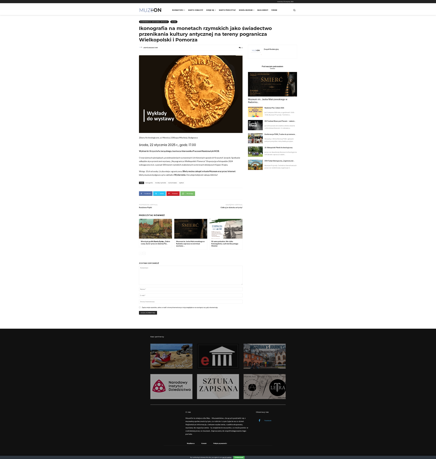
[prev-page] (140, 253)
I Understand (239, 457)
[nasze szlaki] (171, 356)
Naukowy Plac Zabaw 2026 (274, 108)
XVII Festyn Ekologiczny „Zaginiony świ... (280, 161)
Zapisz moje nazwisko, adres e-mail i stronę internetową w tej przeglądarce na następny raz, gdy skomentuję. (180, 307)
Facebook (267, 420)
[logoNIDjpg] (171, 386)
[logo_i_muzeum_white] (218, 356)
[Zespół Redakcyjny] (141, 47)
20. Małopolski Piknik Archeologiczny (278, 147)
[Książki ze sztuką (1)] (265, 386)
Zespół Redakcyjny (150, 47)
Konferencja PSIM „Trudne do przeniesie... (280, 134)
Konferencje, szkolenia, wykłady (154, 22)
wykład (181, 183)
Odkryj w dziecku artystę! (231, 207)
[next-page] (144, 253)
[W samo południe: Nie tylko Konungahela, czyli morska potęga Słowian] (226, 229)
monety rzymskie (160, 183)
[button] (294, 10)
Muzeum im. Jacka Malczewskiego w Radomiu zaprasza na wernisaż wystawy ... (190, 243)
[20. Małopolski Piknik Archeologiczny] (255, 151)
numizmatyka (172, 183)
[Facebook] (259, 420)
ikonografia (149, 183)
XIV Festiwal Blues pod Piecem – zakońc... (280, 121)
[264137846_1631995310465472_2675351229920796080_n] (265, 356)
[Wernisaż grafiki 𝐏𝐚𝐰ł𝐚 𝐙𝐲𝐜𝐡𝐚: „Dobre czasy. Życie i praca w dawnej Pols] (155, 229)
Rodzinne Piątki (145, 207)
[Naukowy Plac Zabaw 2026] (255, 112)
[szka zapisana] (218, 386)
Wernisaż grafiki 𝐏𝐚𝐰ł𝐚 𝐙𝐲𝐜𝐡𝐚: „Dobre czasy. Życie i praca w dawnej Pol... (155, 242)
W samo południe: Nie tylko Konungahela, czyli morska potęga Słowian (224, 243)
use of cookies (226, 457)
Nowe (174, 22)
